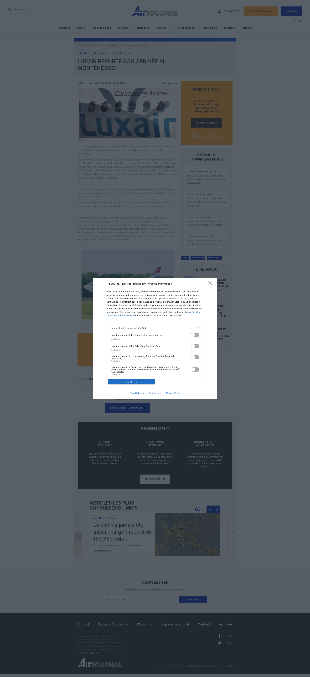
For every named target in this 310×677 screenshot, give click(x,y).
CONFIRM (132, 382)
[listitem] (155, 328)
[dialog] (155, 338)
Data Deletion (137, 393)
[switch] (195, 335)
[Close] (211, 284)
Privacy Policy (173, 393)
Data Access (155, 393)
